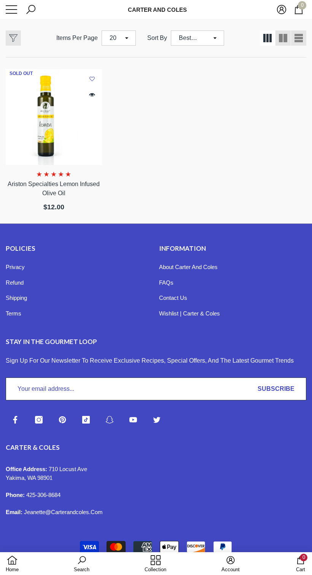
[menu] (11, 9)
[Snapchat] (109, 419)
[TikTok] (86, 419)
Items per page (77, 38)
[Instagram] (38, 419)
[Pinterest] (62, 419)
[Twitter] (156, 419)
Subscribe (276, 388)
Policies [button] (20, 248)
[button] (31, 9)
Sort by (157, 38)
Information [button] (182, 248)
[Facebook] (15, 419)
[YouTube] (133, 419)
